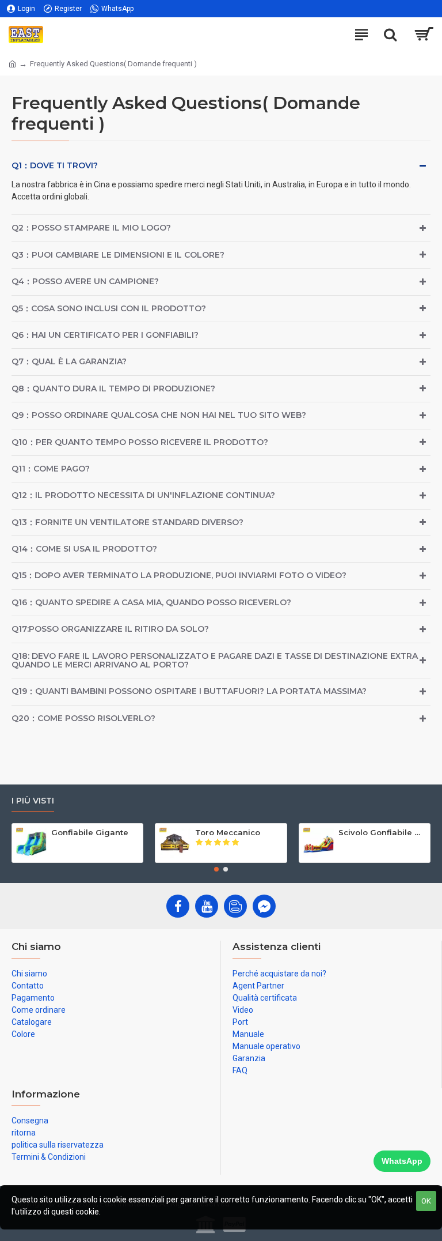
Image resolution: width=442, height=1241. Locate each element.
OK (426, 1201)
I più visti (33, 801)
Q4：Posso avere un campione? (85, 281)
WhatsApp (402, 1160)
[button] (216, 869)
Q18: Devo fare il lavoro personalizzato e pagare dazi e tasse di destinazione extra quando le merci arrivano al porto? (215, 660)
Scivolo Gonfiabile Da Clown (382, 832)
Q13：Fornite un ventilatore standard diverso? (127, 522)
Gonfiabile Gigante (89, 832)
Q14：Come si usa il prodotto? (84, 549)
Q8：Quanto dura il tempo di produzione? (113, 388)
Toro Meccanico (227, 832)
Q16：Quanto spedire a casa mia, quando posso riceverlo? (151, 602)
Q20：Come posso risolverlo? (83, 718)
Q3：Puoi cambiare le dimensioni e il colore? (118, 255)
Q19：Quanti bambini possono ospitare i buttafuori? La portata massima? (189, 691)
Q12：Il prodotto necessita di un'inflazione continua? (143, 495)
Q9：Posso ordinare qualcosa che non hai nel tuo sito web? (159, 415)
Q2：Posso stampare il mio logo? (91, 227)
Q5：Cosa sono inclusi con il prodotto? (109, 308)
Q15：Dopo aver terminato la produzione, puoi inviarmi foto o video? (179, 575)
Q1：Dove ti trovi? (55, 165)
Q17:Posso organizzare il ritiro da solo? (110, 629)
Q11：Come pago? (51, 468)
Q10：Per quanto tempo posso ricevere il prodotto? (140, 442)
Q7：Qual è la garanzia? (69, 361)
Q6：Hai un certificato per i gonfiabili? (105, 335)
